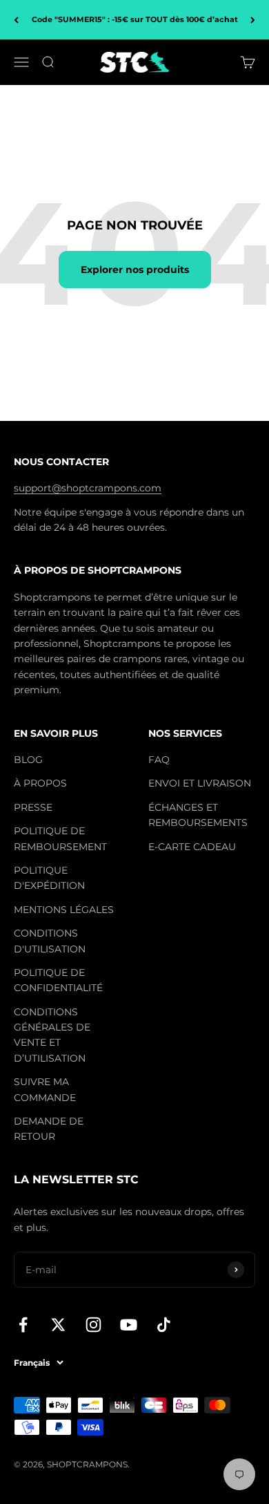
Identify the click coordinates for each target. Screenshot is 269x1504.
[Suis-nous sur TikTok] (164, 1324)
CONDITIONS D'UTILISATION (50, 941)
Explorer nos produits (135, 269)
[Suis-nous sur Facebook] (23, 1324)
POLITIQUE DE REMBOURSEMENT (60, 838)
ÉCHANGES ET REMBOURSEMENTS (198, 815)
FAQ (159, 759)
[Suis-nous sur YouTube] (128, 1324)
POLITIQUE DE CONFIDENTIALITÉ (58, 980)
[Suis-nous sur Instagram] (93, 1324)
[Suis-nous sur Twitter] (58, 1324)
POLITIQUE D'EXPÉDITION (49, 878)
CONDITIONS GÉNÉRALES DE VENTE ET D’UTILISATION (52, 1035)
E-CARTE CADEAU (192, 846)
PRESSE (33, 807)
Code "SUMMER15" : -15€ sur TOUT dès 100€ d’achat (135, 19)
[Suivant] (252, 19)
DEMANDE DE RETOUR (48, 1129)
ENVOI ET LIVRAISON (199, 783)
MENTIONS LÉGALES (64, 909)
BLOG (28, 759)
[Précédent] (16, 19)
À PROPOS (40, 783)
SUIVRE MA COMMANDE (45, 1089)
